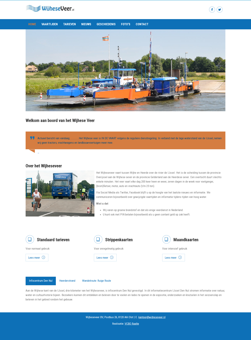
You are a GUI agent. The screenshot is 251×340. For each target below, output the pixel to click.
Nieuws (86, 24)
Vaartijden (49, 24)
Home (32, 24)
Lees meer (34, 257)
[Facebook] (212, 9)
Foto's (125, 24)
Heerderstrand (67, 280)
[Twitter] (219, 9)
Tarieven (69, 24)
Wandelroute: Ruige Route (96, 280)
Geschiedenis (106, 24)
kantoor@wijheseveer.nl (151, 317)
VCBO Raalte (132, 323)
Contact (142, 24)
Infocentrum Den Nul (40, 280)
